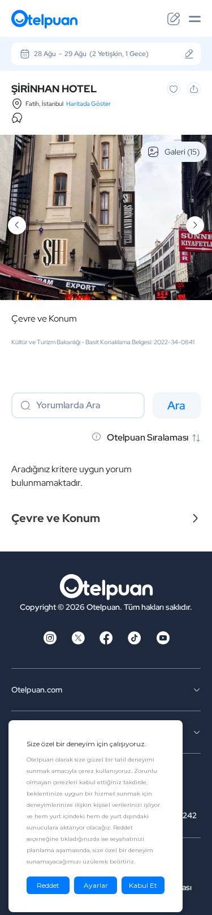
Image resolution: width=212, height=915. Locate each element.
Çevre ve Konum (44, 318)
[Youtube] (162, 641)
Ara (176, 405)
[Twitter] (78, 641)
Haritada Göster (88, 104)
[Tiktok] (134, 641)
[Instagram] (49, 641)
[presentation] (17, 225)
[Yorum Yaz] (173, 19)
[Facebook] (106, 641)
